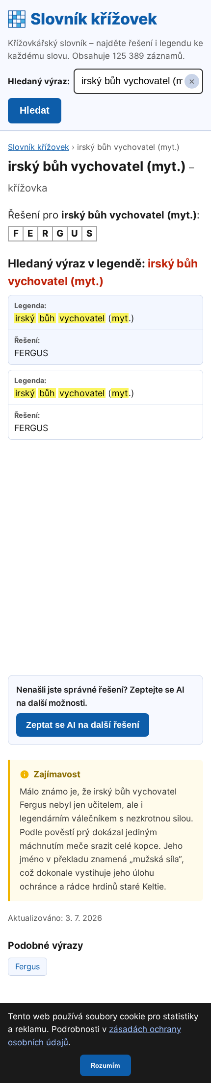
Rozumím (105, 1065)
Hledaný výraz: (39, 81)
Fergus (27, 966)
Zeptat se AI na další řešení (82, 725)
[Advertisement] (105, 556)
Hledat (35, 110)
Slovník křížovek (93, 18)
